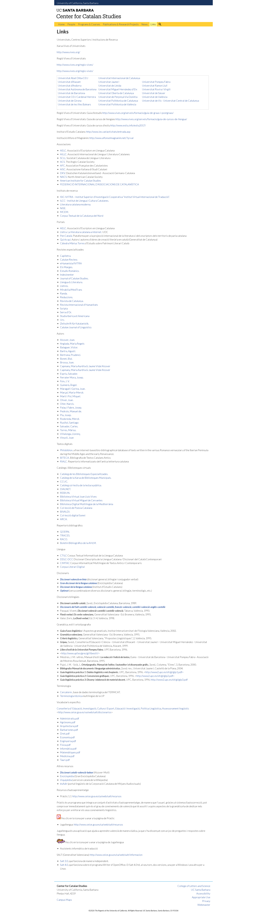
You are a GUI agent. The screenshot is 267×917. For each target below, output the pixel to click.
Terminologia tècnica (71, 695)
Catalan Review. (69, 259)
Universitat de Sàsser (153, 93)
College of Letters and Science (193, 885)
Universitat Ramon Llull (154, 85)
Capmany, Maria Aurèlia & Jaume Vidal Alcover (85, 366)
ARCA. (63, 519)
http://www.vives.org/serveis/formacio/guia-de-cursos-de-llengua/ (151, 119)
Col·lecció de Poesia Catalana (76, 507)
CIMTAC (65, 563)
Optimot (64, 590)
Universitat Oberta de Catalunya (116, 93)
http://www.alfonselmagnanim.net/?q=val (111, 137)
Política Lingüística (151, 708)
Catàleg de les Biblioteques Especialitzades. (84, 473)
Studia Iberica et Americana (74, 316)
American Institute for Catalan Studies (80, 180)
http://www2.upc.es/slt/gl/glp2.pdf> (155, 675)
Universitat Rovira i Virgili (156, 89)
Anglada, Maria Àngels (72, 343)
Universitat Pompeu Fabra (156, 81)
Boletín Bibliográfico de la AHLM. (78, 542)
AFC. (62, 165)
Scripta (64, 308)
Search (161, 24)
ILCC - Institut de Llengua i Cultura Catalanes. (84, 200)
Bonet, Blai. (66, 358)
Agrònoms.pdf (67, 722)
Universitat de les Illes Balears (74, 104)
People (71, 24)
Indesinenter (67, 274)
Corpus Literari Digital (72, 566)
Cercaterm (66, 692)
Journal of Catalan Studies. (74, 278)
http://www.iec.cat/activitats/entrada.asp (108, 131)
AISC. (63, 169)
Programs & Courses (89, 24)
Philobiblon (66, 450)
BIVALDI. (65, 511)
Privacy (206, 901)
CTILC (63, 555)
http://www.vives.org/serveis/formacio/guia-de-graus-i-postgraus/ (138, 112)
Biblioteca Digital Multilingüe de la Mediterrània (86, 504)
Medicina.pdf (67, 756)
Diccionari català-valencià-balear (77, 772)
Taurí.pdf (65, 759)
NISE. (63, 208)
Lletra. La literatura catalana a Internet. (81, 231)
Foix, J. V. (65, 381)
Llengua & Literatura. (71, 282)
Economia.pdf (67, 737)
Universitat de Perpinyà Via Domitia (117, 96)
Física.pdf (65, 744)
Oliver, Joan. (66, 400)
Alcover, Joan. (67, 339)
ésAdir (64, 783)
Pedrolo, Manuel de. (71, 411)
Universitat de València (154, 96)
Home (61, 24)
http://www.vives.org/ (68, 52)
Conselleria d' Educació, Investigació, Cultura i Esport (85, 708)
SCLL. (63, 158)
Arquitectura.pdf (69, 726)
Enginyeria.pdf (68, 741)
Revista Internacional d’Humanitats (79, 304)
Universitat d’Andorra (69, 85)
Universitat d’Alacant (69, 81)
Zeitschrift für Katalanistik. (74, 323)
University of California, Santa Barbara (77, 3)
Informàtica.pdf (68, 748)
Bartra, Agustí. (68, 351)
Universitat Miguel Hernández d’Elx (117, 89)
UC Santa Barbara (200, 889)
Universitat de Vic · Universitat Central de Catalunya (170, 100)
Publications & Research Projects (121, 24)
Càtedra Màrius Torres (72, 243)
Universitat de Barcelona (71, 93)
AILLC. (63, 154)
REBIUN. (65, 492)
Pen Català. (66, 235)
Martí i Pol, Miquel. (70, 396)
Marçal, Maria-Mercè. (72, 392)
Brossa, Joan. (67, 362)
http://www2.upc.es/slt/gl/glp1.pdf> (164, 672)
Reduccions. (66, 297)
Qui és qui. (65, 239)
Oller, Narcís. (67, 403)
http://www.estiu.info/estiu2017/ (128, 125)
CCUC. (64, 481)
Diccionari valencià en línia (73, 579)
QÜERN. (65, 531)
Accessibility (203, 893)
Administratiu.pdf (69, 718)
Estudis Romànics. (69, 270)
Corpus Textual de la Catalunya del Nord (81, 215)
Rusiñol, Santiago (69, 422)
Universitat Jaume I (108, 81)
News (144, 24)
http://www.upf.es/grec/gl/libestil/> (80, 653)
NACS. (63, 176)
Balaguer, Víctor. (69, 347)
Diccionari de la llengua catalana (76, 586)
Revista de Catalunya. (72, 300)
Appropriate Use (201, 897)
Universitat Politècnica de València (117, 104)
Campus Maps (64, 899)
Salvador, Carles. (69, 426)
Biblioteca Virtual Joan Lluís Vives (78, 496)
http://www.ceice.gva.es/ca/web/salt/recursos (96, 796)
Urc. (62, 319)
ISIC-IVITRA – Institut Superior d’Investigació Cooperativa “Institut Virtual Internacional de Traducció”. (115, 196)
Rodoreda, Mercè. (70, 418)
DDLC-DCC (66, 559)
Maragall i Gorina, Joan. (72, 388)
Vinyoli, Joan (67, 437)
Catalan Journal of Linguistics (76, 327)
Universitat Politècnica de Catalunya (118, 100)
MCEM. (64, 211)
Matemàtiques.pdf (70, 752)
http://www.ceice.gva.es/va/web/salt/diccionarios (84, 712)
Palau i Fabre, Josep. (71, 407)
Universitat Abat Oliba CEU (73, 78)
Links (153, 24)
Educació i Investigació (127, 708)
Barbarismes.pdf (69, 729)
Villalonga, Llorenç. (70, 433)
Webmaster (203, 904)
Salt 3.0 (64, 861)
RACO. (64, 539)
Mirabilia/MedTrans (71, 289)
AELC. (63, 150)
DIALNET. (65, 489)
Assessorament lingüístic (175, 708)
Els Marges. (66, 267)
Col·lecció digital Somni (72, 515)
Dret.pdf (65, 733)
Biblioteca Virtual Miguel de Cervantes (81, 500)
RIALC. (64, 461)
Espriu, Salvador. (69, 373)
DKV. (63, 173)
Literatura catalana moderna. (75, 204)
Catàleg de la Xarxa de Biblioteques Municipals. (85, 477)
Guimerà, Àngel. (68, 384)
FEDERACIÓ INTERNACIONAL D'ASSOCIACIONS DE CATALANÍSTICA (99, 184)
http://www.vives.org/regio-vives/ (75, 64)
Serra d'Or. (66, 312)
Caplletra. (65, 255)
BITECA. (65, 457)
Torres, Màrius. (68, 430)
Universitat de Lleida (109, 85)
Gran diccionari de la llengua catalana (78, 583)
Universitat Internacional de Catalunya (119, 78)
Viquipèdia (66, 779)
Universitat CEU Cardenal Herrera (77, 96)
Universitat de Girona (69, 100)
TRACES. (65, 535)
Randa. (63, 293)
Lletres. (64, 285)
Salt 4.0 (64, 864)
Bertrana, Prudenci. (70, 354)
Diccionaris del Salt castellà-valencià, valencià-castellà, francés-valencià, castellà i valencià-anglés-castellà (112, 606)
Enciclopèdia (67, 776)
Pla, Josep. (65, 415)
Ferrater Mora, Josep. (72, 377)
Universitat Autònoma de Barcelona (77, 89)
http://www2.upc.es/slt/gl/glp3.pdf (169, 679)
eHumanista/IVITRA (71, 263)
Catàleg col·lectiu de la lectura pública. (81, 485)
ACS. (62, 161)
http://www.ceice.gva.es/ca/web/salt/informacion (116, 854)
